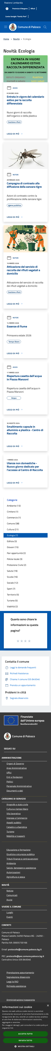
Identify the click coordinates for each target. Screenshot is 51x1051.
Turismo (10, 831)
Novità (16, 39)
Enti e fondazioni (15, 777)
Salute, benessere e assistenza (21, 868)
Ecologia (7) (12, 535)
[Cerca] (45, 27)
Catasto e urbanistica (17, 827)
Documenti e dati (15, 790)
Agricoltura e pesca (16, 877)
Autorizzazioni (13, 872)
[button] (25, 1046)
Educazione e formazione (18, 849)
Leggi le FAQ (12, 981)
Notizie (16, 174)
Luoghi (10, 912)
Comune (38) (13, 523)
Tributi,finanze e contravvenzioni (22, 858)
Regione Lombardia (13, 2)
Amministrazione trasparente (21, 999)
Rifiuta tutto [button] (25, 1040)
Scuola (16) (12, 576)
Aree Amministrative (17, 768)
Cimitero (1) (12, 511)
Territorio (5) (13, 594)
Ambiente (11, 863)
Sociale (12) (12, 582)
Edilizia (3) (12, 541)
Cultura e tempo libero (17, 809)
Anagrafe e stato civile (17, 804)
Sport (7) (11, 588)
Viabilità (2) (12, 606)
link (11, 1028)
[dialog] (25, 1027)
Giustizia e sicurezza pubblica (21, 854)
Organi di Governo (15, 763)
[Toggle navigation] (5, 27)
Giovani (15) (12, 547)
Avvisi (15, 88)
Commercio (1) (14, 517)
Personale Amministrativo (19, 786)
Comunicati (12, 895)
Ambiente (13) (14, 505)
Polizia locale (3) (14, 559)
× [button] (48, 1006)
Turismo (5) (12, 600)
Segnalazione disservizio (18, 977)
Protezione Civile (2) (16, 565)
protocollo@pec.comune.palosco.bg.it (25, 956)
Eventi (10, 917)
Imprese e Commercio (17, 818)
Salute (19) (12, 571)
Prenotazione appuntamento (20, 972)
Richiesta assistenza (16, 986)
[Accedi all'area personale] (7, 9)
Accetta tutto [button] (25, 1034)
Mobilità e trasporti (16, 836)
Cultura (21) (12, 529)
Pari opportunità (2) (16, 553)
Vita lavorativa (14, 813)
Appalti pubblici (14, 822)
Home (6, 39)
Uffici (9, 772)
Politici (10, 781)
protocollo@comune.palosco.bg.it (25, 949)
